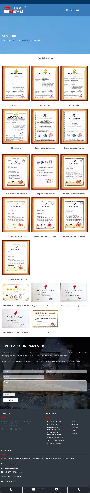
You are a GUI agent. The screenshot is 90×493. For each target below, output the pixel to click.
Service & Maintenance (55, 440)
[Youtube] (16, 430)
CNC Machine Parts (54, 424)
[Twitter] (12, 430)
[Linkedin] (7, 430)
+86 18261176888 (10, 476)
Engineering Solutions (55, 437)
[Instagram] (21, 430)
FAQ (73, 430)
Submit (10, 400)
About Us (74, 427)
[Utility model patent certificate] (16, 172)
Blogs (73, 421)
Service (74, 433)
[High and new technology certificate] (16, 292)
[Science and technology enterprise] (45, 318)
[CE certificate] (16, 83)
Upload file (9, 394)
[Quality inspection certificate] (45, 172)
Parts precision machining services (54, 433)
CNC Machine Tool (54, 421)
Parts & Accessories (54, 443)
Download (75, 424)
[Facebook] (3, 430)
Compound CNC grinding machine (53, 428)
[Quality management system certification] (45, 126)
